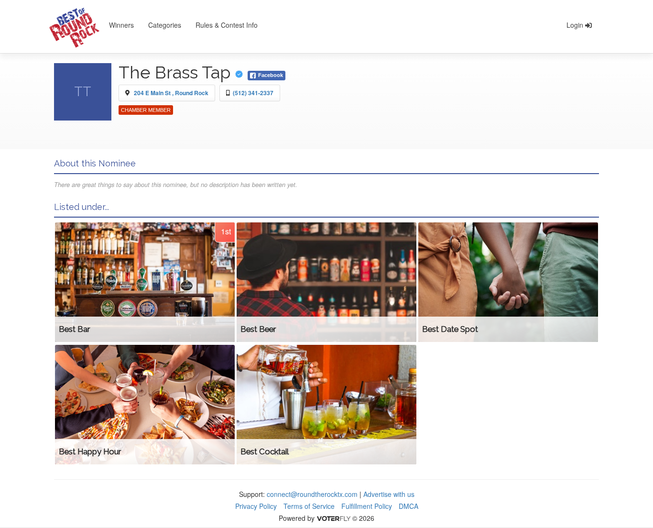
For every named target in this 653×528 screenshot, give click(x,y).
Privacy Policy (256, 506)
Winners (121, 25)
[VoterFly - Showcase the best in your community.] (333, 518)
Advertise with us (388, 494)
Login (575, 25)
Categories (164, 25)
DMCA (408, 506)
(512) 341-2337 (253, 92)
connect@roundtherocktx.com (312, 494)
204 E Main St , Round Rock (171, 92)
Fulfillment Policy (366, 506)
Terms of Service (309, 506)
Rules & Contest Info (227, 25)
